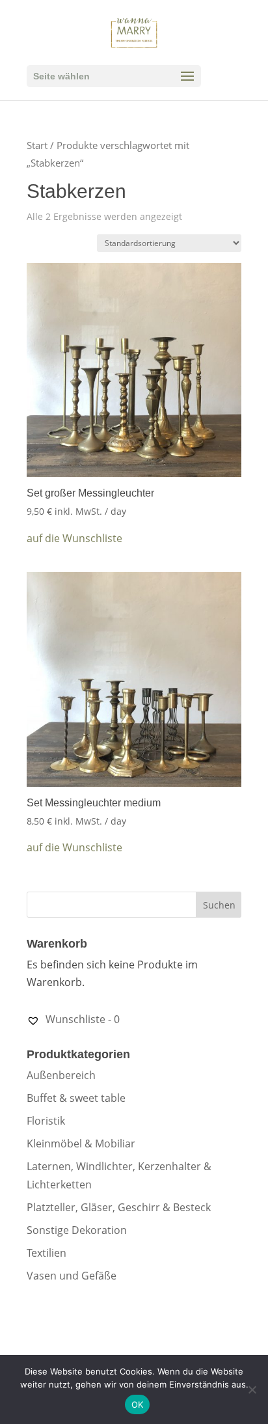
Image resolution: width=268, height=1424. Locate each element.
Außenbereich (61, 1075)
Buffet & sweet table (76, 1098)
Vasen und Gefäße (71, 1275)
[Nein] (251, 1389)
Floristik (46, 1121)
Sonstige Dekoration (77, 1230)
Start (37, 145)
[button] (74, 538)
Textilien (46, 1253)
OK (137, 1404)
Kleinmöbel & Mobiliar (81, 1143)
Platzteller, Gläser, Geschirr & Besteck (119, 1207)
